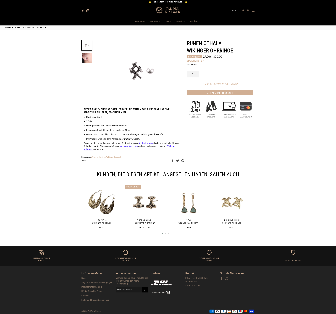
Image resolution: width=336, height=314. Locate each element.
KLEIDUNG (139, 21)
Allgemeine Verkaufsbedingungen (96, 282)
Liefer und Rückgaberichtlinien (95, 300)
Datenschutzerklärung (91, 287)
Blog (83, 278)
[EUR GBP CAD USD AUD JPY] (235, 11)
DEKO (167, 21)
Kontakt (85, 295)
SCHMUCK (154, 21)
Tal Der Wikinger (94, 311)
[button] (162, 233)
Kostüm (193, 21)
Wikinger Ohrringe (98, 157)
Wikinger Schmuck (113, 157)
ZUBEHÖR (180, 21)
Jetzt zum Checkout (220, 93)
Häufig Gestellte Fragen (92, 291)
